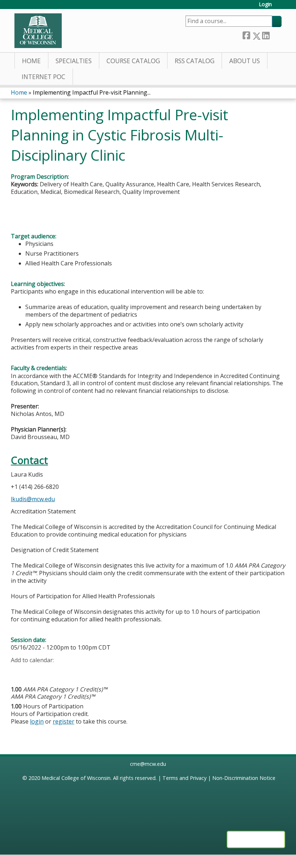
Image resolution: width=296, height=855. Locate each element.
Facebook (246, 34)
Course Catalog (133, 61)
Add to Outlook (68, 671)
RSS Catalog (194, 61)
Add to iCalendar (50, 671)
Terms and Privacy (184, 777)
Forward (275, 34)
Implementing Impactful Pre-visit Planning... (92, 92)
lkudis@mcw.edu (33, 499)
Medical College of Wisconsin (76, 777)
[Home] (38, 30)
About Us (244, 61)
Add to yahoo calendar (34, 671)
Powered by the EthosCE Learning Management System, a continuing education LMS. (256, 839)
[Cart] (279, 7)
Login (265, 4)
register (63, 721)
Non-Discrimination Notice (243, 777)
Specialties (74, 61)
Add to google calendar (18, 671)
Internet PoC (43, 77)
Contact (29, 460)
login (37, 721)
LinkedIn (265, 34)
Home (31, 61)
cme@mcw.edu (148, 763)
